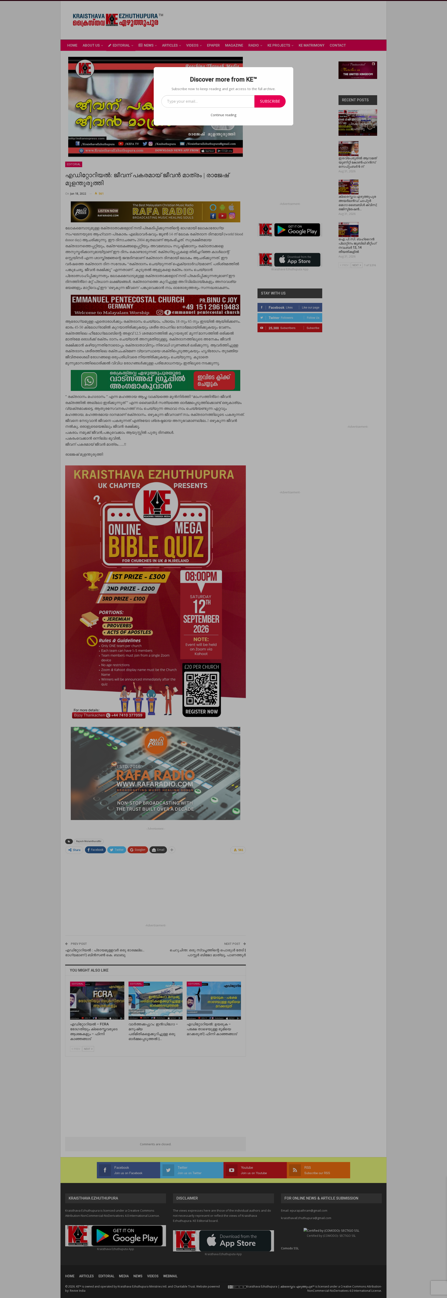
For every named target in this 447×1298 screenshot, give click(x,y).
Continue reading (223, 115)
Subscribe (270, 101)
